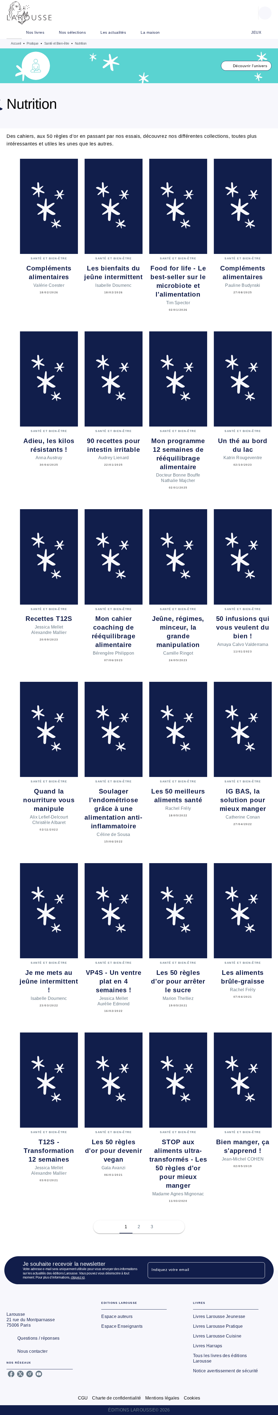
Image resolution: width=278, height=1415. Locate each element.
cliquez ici (78, 1278)
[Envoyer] (258, 1270)
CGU (83, 1398)
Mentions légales (162, 1398)
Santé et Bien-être (57, 43)
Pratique (33, 43)
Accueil (16, 43)
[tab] (14, 32)
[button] (246, 66)
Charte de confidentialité (116, 1398)
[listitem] (11, 1374)
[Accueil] (29, 13)
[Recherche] (264, 13)
